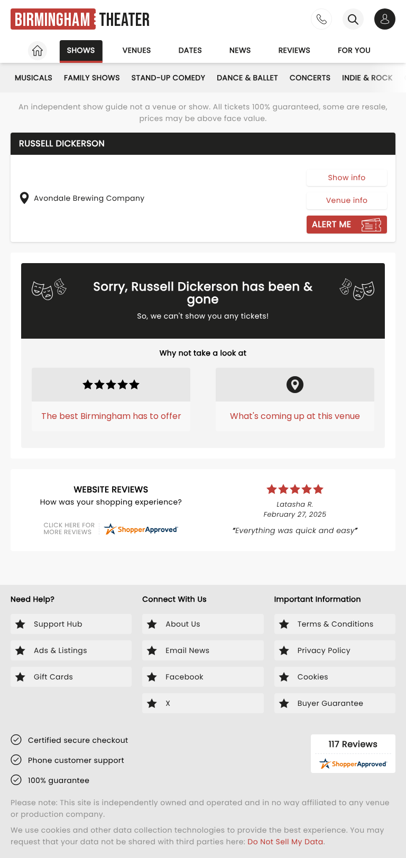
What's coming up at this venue (295, 416)
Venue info (347, 200)
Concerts (310, 77)
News (240, 50)
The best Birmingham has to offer (111, 416)
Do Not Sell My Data (285, 841)
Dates (190, 50)
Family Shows (92, 77)
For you (354, 50)
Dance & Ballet (247, 77)
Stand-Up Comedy (168, 77)
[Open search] (353, 19)
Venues (137, 50)
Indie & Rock (367, 77)
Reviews (295, 50)
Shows (81, 50)
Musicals (33, 77)
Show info (346, 177)
